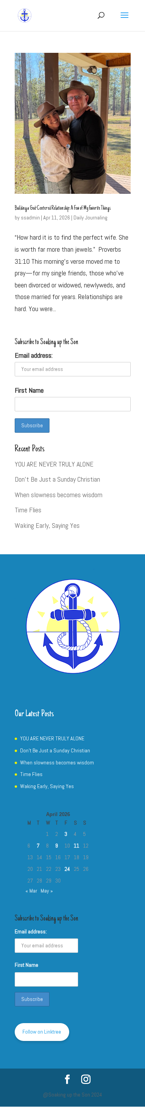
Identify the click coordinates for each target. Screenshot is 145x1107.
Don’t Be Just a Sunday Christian (57, 479)
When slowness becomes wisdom (58, 494)
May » (47, 890)
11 (76, 845)
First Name (29, 390)
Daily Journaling (90, 217)
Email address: (34, 355)
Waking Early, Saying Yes (47, 525)
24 (67, 868)
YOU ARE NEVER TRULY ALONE (54, 464)
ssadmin (30, 217)
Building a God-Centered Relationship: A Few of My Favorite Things (63, 208)
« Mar (31, 890)
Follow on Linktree (41, 1031)
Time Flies (28, 509)
